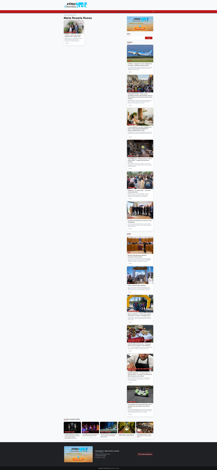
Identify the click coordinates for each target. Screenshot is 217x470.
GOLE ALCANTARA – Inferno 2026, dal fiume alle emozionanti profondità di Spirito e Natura (108, 435)
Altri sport (129, 368)
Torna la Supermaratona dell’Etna (137, 285)
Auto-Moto (105, 11)
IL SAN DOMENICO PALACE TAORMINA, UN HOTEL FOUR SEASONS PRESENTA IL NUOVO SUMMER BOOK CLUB (139, 129)
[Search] (153, 11)
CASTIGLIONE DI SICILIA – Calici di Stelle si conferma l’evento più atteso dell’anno (144, 435)
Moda (123, 11)
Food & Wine (117, 11)
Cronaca (76, 11)
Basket (139, 368)
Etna (69, 32)
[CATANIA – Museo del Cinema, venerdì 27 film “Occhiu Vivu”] (74, 27)
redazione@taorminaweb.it (100, 455)
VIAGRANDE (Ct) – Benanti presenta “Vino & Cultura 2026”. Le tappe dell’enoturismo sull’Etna (140, 160)
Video (139, 341)
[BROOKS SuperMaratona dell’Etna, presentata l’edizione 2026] (140, 245)
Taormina (129, 124)
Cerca (128, 33)
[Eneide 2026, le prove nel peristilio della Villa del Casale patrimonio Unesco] (90, 427)
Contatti (128, 11)
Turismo (81, 11)
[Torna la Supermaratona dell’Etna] (140, 275)
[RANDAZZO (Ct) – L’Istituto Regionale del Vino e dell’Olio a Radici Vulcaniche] (126, 427)
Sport (100, 11)
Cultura (111, 11)
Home (65, 11)
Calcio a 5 (144, 368)
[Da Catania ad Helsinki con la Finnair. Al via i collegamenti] (140, 210)
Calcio (142, 368)
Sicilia (85, 11)
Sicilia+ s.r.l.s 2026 (115, 468)
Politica (70, 11)
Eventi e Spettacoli (93, 11)
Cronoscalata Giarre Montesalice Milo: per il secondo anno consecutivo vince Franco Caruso (140, 406)
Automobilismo (134, 368)
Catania (66, 32)
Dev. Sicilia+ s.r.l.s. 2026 (100, 457)
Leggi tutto (67, 43)
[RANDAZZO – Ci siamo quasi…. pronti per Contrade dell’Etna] (140, 180)
